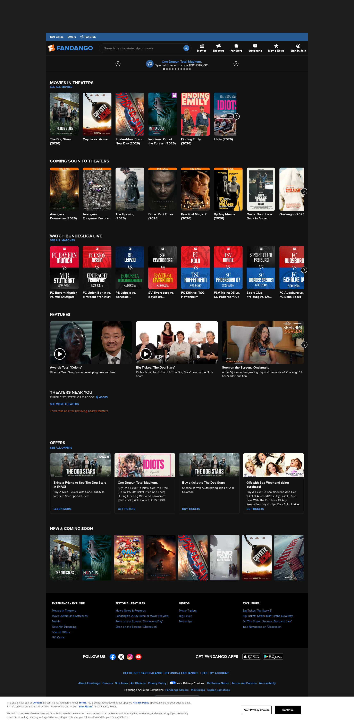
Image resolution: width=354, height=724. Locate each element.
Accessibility (267, 683)
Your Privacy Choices (190, 683)
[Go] (186, 48)
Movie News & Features (131, 610)
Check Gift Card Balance (142, 673)
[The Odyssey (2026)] (161, 557)
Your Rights (85, 706)
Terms (82, 703)
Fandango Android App (273, 657)
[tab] (164, 69)
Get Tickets (126, 509)
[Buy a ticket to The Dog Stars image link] (209, 465)
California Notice (218, 683)
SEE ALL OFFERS (61, 447)
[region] (177, 710)
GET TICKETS (255, 509)
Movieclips (185, 621)
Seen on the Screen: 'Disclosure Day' (139, 621)
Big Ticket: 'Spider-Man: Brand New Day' (268, 616)
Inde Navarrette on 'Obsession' (262, 627)
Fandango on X (121, 657)
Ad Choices (138, 683)
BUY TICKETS (191, 509)
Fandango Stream (177, 690)
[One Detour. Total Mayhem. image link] (145, 465)
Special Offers (61, 632)
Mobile (56, 621)
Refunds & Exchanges (181, 673)
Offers (72, 37)
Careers (107, 683)
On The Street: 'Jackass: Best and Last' (267, 621)
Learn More (62, 509)
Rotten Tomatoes (218, 690)
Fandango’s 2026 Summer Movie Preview (142, 616)
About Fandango (89, 683)
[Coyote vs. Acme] (257, 557)
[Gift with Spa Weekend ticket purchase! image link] (273, 465)
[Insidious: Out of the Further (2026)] (97, 557)
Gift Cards (57, 37)
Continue (288, 710)
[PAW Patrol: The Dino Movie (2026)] (129, 557)
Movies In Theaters (64, 610)
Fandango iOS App (251, 657)
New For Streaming (64, 627)
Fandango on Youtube (138, 657)
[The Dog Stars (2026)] (65, 557)
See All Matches (62, 240)
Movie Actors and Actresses (70, 616)
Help (203, 673)
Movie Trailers (188, 610)
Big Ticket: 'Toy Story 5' (257, 610)
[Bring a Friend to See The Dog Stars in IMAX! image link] (80, 465)
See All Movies (61, 87)
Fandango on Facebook (113, 657)
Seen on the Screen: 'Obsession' (136, 627)
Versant (37, 703)
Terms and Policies (244, 683)
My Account (219, 673)
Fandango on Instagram (130, 657)
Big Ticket (185, 616)
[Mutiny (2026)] (289, 557)
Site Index (121, 683)
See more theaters (64, 404)
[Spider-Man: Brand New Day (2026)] (193, 557)
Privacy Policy (157, 683)
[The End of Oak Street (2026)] (225, 557)
